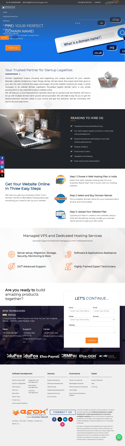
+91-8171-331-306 (50, 333)
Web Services (51, 387)
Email (95, 307)
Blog (4, 38)
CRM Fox (15, 390)
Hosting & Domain (53, 393)
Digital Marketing (53, 380)
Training (94, 387)
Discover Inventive (10, 16)
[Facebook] (2, 158)
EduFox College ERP (19, 383)
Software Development (55, 383)
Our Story (15, 421)
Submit (92, 340)
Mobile (71, 316)
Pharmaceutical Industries (78, 387)
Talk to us (13, 48)
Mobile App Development (55, 390)
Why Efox (23, 421)
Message (72, 325)
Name (71, 307)
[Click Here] (30, 414)
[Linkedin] (2, 167)
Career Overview (97, 380)
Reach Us (15, 424)
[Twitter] (2, 175)
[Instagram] (2, 162)
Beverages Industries (76, 383)
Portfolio (30, 421)
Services (6, 21)
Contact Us (112, 2)
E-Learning (16, 400)
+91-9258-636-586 (10, 333)
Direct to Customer (76, 380)
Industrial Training (11, 33)
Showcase (7, 29)
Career (97, 2)
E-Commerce (7, 25)
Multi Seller (73, 390)
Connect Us (62, 412)
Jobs (92, 383)
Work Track (16, 397)
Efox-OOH (15, 393)
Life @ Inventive (85, 2)
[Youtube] (2, 171)
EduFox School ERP (18, 380)
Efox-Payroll (16, 387)
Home (5, 12)
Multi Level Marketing (19, 403)
